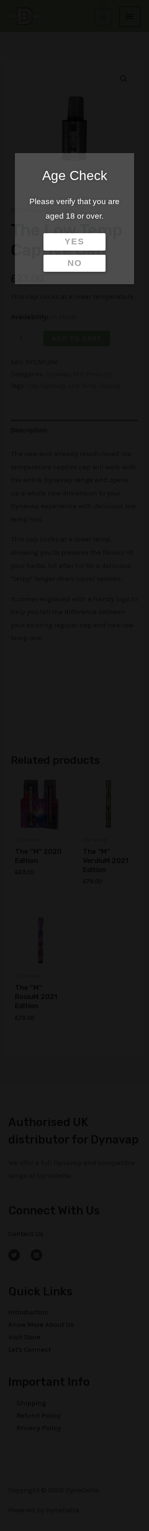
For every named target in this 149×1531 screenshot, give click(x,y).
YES (74, 241)
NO (74, 263)
